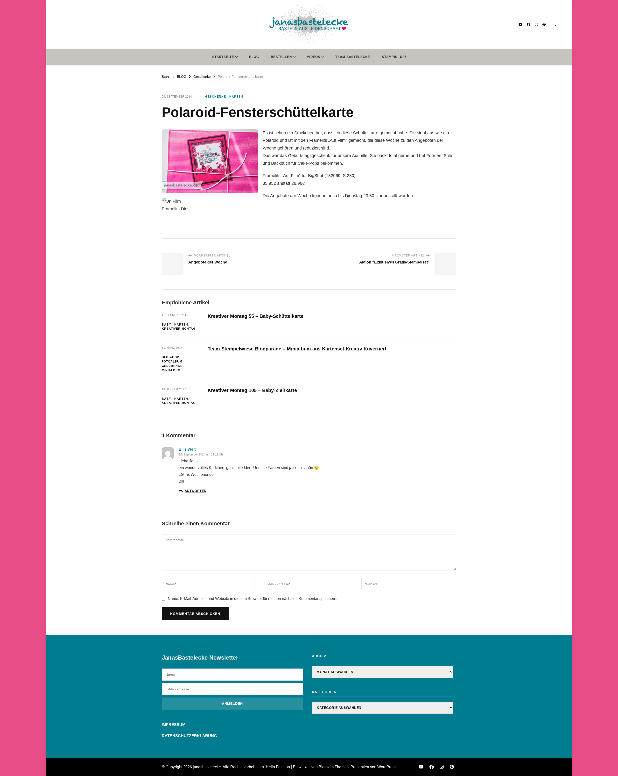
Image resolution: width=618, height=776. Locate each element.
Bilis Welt (187, 449)
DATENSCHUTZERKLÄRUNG (189, 736)
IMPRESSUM (173, 725)
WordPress (386, 767)
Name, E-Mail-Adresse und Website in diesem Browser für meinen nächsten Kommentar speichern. (252, 599)
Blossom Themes (334, 767)
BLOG (254, 57)
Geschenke (215, 96)
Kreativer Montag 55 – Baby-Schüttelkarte (255, 316)
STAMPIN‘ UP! (394, 57)
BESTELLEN (281, 57)
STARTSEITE (223, 57)
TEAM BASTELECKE (352, 57)
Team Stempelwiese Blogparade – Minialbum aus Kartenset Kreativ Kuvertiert (297, 348)
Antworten (195, 491)
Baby (166, 324)
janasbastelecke (207, 767)
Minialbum (171, 370)
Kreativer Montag (179, 328)
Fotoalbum (172, 361)
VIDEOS (313, 57)
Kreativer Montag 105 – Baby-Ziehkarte (252, 390)
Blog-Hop (170, 357)
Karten (236, 96)
